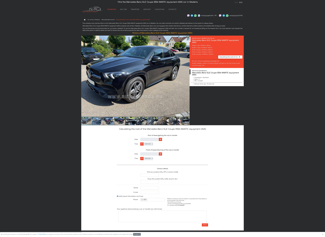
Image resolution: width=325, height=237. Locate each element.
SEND (205, 225)
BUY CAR (123, 9)
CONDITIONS (159, 9)
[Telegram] (191, 15)
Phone (135, 199)
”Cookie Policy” (42, 234)
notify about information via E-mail (130, 196)
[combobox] (143, 199)
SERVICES (147, 9)
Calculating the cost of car (228, 57)
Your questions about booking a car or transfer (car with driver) (139, 209)
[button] (188, 76)
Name (136, 188)
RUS (236, 2)
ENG (240, 2)
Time (136, 144)
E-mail (136, 192)
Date (136, 139)
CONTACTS (172, 9)
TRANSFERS (135, 9)
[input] (149, 139)
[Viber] (188, 15)
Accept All (137, 234)
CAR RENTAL (111, 9)
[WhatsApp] (195, 15)
